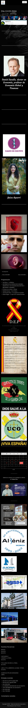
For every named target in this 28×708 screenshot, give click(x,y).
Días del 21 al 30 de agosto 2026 (10, 680)
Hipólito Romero (13, 13)
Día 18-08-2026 (6, 689)
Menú (24, 2)
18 (6, 462)
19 (10, 462)
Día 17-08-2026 (6, 691)
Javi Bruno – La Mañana (8, 282)
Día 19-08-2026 (6, 684)
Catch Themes (17, 705)
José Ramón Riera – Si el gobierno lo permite (13, 292)
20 (14, 462)
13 (14, 460)
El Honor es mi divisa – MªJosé (10, 289)
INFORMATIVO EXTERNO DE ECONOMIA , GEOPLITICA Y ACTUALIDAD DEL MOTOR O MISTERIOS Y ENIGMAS (13, 286)
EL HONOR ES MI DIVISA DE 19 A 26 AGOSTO (14, 686)
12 (10, 460)
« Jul (13, 469)
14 (17, 460)
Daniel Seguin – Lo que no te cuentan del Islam (14, 294)
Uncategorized (5, 271)
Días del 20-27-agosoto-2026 (9, 682)
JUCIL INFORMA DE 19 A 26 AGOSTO (12, 687)
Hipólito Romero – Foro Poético (10, 291)
